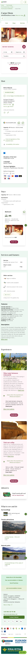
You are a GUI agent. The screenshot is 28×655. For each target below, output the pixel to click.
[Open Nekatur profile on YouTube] (17, 621)
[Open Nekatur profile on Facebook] (8, 621)
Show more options (8, 409)
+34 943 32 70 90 (9, 612)
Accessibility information (12, 144)
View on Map (6, 604)
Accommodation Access (15, 588)
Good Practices (14, 583)
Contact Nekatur (14, 617)
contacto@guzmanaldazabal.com (15, 96)
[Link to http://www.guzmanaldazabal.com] (8, 113)
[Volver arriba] (25, 634)
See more (7, 294)
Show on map (19, 15)
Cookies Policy (18, 634)
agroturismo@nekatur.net (10, 614)
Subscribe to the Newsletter (14, 577)
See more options (13, 64)
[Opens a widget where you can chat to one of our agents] (23, 652)
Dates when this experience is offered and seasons (15, 395)
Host (6, 23)
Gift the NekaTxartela (18, 495)
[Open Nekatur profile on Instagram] (4, 621)
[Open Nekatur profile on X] (12, 621)
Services (22, 23)
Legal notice (10, 634)
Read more (21, 390)
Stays (14, 23)
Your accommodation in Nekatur (14, 580)
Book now (14, 68)
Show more (4, 339)
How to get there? (8, 106)
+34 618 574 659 (9, 92)
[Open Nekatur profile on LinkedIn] (21, 621)
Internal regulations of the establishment (13, 139)
